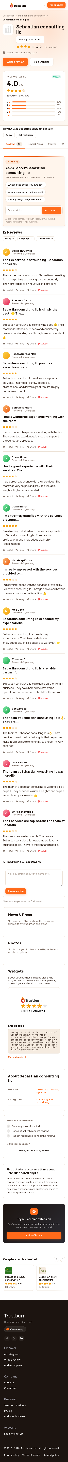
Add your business (14, 1416)
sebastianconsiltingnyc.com (47, 1091)
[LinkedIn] (21, 1338)
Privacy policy (11, 1455)
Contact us (10, 1388)
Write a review (12, 1359)
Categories (8, 15)
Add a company (13, 1365)
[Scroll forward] (62, 1259)
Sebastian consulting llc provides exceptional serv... (27, 365)
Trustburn (15, 1315)
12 (38, 1011)
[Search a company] (44, 5)
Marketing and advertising (32, 15)
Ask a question (16, 891)
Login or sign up (13, 1433)
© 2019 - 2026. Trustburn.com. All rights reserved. (32, 1448)
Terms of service (31, 1455)
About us (9, 1382)
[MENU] (5, 5)
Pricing (8, 1410)
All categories (11, 1354)
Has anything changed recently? (25, 199)
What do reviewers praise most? (25, 192)
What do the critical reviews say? (26, 184)
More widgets (15, 1057)
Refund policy (51, 1455)
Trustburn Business (15, 1405)
